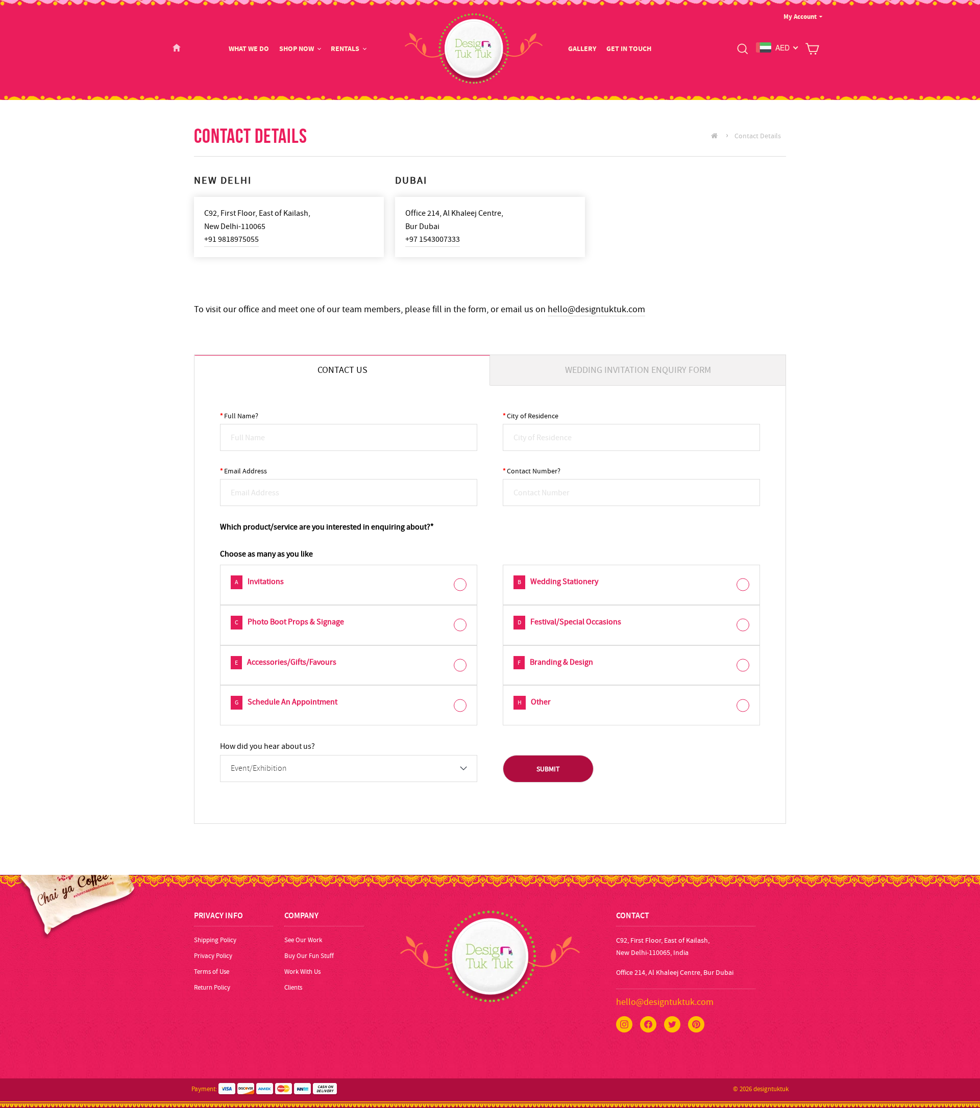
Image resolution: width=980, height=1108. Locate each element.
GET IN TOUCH (628, 49)
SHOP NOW (296, 49)
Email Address (243, 471)
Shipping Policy (215, 940)
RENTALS (345, 49)
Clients (293, 987)
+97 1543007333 (432, 239)
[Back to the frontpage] (717, 135)
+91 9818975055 (231, 239)
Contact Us (342, 370)
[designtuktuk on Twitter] (672, 1024)
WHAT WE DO (249, 49)
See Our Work (303, 940)
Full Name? (239, 416)
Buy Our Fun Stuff (309, 955)
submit (548, 768)
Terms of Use (211, 971)
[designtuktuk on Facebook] (648, 1024)
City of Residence (530, 416)
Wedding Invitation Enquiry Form (638, 370)
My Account (800, 16)
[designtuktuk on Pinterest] (696, 1024)
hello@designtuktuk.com (596, 309)
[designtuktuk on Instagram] (624, 1024)
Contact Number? (531, 471)
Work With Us (302, 971)
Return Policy (212, 987)
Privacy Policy (213, 955)
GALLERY (582, 49)
